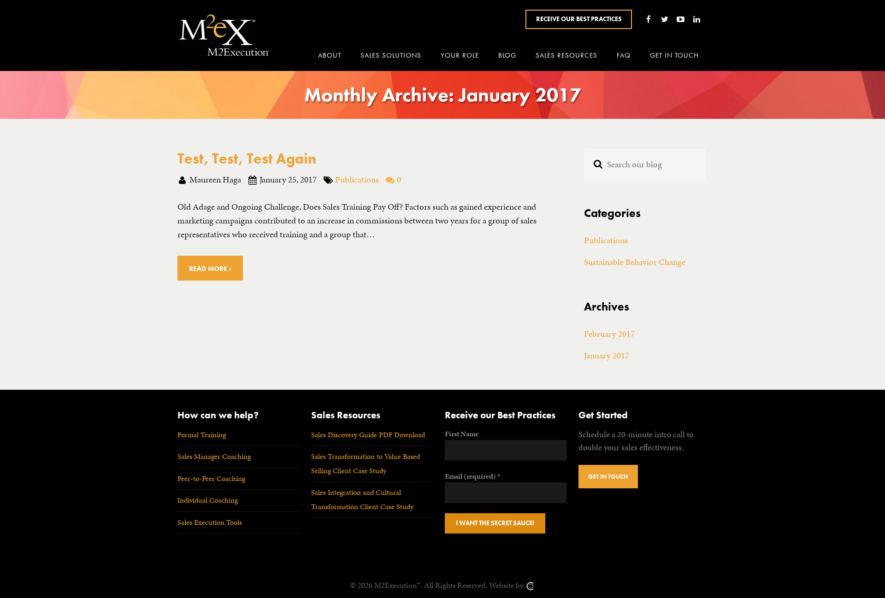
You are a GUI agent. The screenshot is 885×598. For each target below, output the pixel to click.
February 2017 (609, 334)
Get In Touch (608, 477)
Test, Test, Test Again (246, 158)
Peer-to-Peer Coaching (211, 478)
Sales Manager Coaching (214, 456)
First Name (461, 433)
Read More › (210, 268)
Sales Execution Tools (209, 522)
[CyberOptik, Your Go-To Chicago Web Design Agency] (530, 585)
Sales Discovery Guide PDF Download (368, 434)
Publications (357, 179)
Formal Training (201, 434)
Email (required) (472, 476)
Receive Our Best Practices (579, 19)
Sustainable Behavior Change (634, 262)
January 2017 (606, 355)
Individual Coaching (207, 500)
